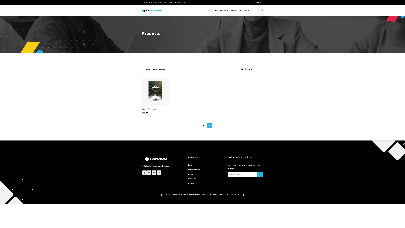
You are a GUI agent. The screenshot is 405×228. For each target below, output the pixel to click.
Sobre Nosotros (220, 10)
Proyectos (192, 179)
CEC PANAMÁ (234, 195)
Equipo (190, 174)
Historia (191, 184)
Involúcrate (235, 10)
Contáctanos (249, 10)
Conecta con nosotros (175, 2)
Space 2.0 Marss (149, 109)
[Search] (262, 10)
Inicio (210, 10)
